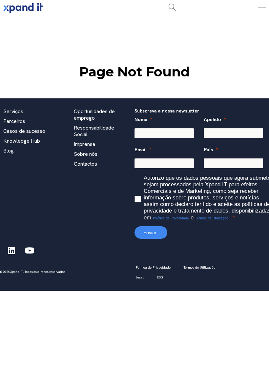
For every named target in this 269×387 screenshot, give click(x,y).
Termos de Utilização (211, 218)
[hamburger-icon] (79, 24)
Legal (140, 277)
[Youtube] (29, 250)
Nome (140, 119)
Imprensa (84, 144)
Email (140, 149)
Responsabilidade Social (94, 131)
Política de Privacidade (171, 218)
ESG (160, 277)
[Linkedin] (11, 250)
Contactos (85, 163)
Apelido (212, 119)
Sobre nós (85, 154)
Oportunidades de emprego (94, 114)
